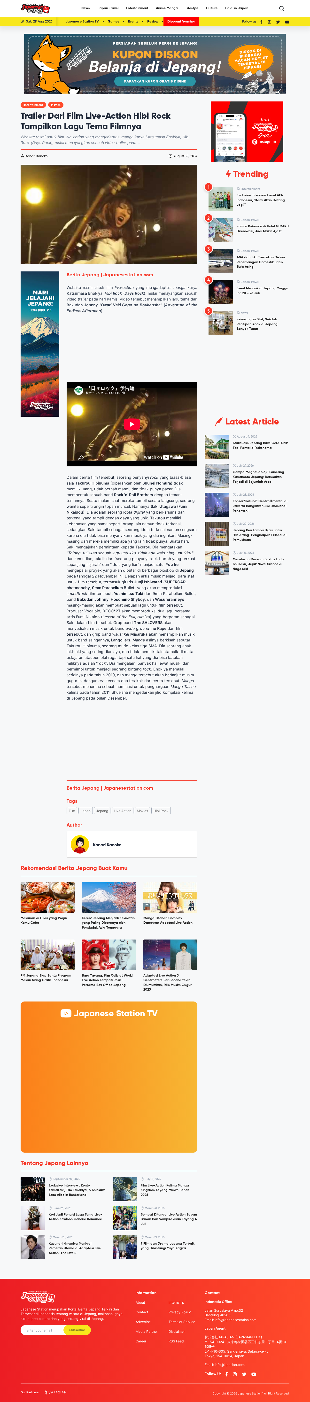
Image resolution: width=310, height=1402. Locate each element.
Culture (211, 8)
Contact (142, 1312)
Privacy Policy (180, 1312)
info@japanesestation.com (235, 1320)
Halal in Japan (236, 8)
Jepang (102, 811)
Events (133, 21)
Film (72, 811)
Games (113, 21)
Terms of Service (182, 1322)
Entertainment (137, 8)
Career (141, 1341)
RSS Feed (176, 1341)
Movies (56, 105)
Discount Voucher (181, 21)
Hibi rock (161, 811)
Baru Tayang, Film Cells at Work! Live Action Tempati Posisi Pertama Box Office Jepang (107, 980)
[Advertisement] (132, 741)
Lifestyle (192, 8)
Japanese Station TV (82, 21)
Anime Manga (167, 8)
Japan (86, 811)
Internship (176, 1302)
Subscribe (77, 1330)
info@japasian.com (230, 1365)
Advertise (143, 1322)
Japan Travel (108, 8)
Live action (122, 811)
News (85, 8)
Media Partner (147, 1331)
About (140, 1302)
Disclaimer (177, 1331)
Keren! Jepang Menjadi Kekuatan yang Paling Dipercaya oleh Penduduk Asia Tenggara (108, 923)
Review (152, 21)
